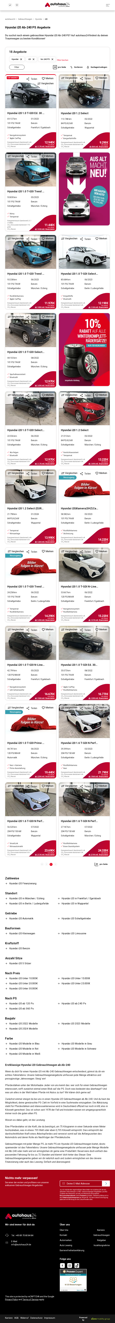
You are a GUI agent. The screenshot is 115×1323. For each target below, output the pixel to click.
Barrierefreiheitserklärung (72, 1250)
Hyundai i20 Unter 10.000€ (23, 978)
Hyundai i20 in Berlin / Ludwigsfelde (29, 903)
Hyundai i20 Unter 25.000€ (76, 983)
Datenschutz (36, 1318)
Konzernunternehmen (67, 1195)
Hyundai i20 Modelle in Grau (77, 1043)
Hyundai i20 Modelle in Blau (24, 1043)
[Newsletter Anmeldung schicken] (106, 1183)
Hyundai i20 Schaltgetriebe (76, 918)
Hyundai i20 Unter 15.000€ (76, 978)
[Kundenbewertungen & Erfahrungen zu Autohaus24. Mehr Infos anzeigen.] (73, 1280)
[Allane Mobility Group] (100, 1319)
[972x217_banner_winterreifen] (84, 349)
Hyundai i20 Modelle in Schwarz (79, 1048)
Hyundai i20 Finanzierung (22, 883)
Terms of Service (30, 1299)
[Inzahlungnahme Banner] (84, 189)
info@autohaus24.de (21, 1244)
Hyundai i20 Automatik (21, 918)
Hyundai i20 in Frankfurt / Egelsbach (81, 898)
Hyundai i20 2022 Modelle (23, 1023)
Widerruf (24, 1318)
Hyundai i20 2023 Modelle (76, 1023)
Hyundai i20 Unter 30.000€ (23, 988)
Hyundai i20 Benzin (19, 948)
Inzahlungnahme (102, 1245)
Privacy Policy (11, 1299)
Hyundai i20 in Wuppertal (75, 903)
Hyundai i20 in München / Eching (26, 898)
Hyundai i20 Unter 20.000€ (23, 983)
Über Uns (64, 1230)
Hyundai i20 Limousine (74, 933)
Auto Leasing (66, 1245)
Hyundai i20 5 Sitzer (20, 963)
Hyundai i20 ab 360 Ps (21, 1008)
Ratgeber (101, 1240)
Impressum (49, 1318)
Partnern (83, 1195)
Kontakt (63, 1235)
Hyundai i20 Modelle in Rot (23, 1048)
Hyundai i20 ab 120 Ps (21, 1003)
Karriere (101, 1230)
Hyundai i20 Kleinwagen (22, 933)
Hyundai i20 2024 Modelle (23, 1028)
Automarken (66, 1240)
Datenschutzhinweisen (71, 1197)
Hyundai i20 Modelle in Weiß (24, 1053)
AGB (16, 1318)
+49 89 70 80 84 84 (24, 1235)
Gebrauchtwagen (101, 1235)
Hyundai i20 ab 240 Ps (74, 1003)
